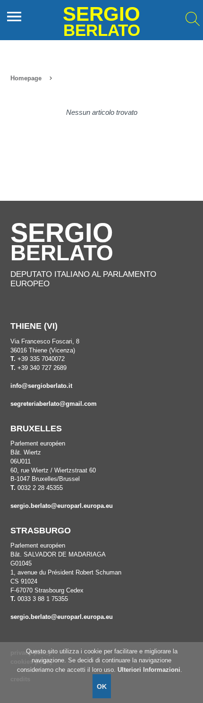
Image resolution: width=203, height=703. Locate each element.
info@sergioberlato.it (41, 386)
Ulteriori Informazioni (149, 669)
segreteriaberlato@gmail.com (53, 404)
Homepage (26, 78)
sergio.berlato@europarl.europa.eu (61, 506)
